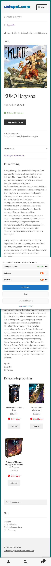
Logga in (7, 521)
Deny (26, 294)
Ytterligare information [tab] (14, 155)
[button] (43, 49)
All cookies (26, 287)
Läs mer (14, 426)
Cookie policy (23, 306)
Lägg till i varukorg (15, 122)
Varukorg (39, 559)
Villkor (30, 306)
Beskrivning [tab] (9, 148)
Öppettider (11, 25)
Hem (8, 33)
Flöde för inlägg (10, 524)
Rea (36, 136)
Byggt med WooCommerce (22, 550)
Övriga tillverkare (27, 33)
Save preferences (25, 301)
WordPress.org (9, 530)
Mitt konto (8, 562)
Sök (25, 562)
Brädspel (15, 33)
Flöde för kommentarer (13, 527)
